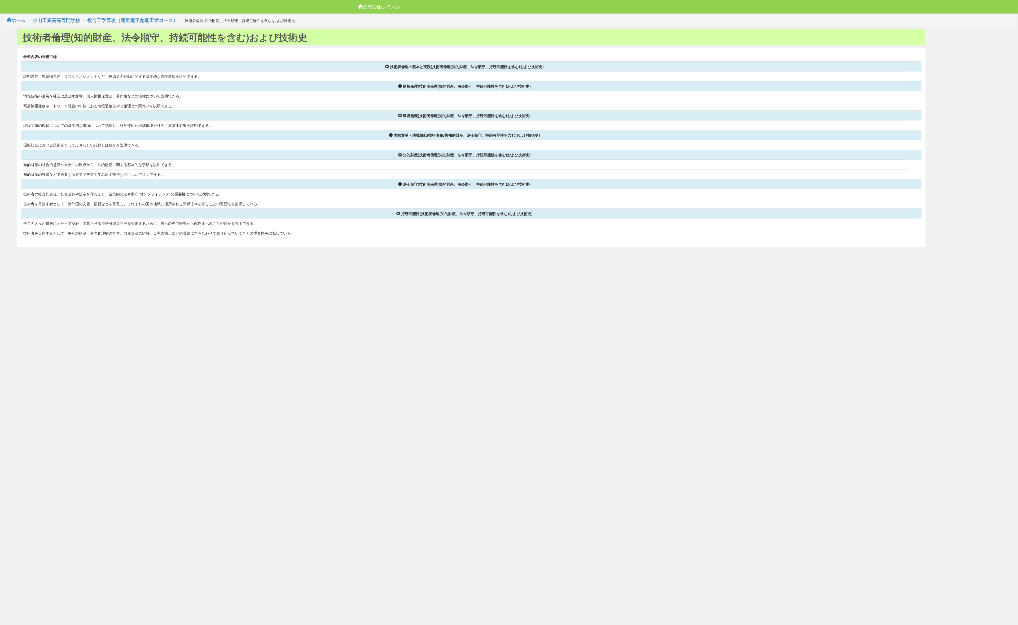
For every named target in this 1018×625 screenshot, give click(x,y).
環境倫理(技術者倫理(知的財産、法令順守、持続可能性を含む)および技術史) (467, 115)
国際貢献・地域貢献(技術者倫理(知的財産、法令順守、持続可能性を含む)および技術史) (467, 135)
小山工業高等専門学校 (56, 20)
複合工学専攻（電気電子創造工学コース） (132, 20)
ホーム (18, 20)
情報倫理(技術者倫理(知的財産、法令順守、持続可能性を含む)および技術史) (467, 86)
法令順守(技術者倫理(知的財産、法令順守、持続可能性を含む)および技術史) (467, 184)
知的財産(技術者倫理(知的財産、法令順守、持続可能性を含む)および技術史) (467, 154)
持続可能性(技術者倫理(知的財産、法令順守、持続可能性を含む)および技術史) (467, 213)
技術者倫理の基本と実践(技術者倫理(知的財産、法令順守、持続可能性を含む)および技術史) (467, 66)
